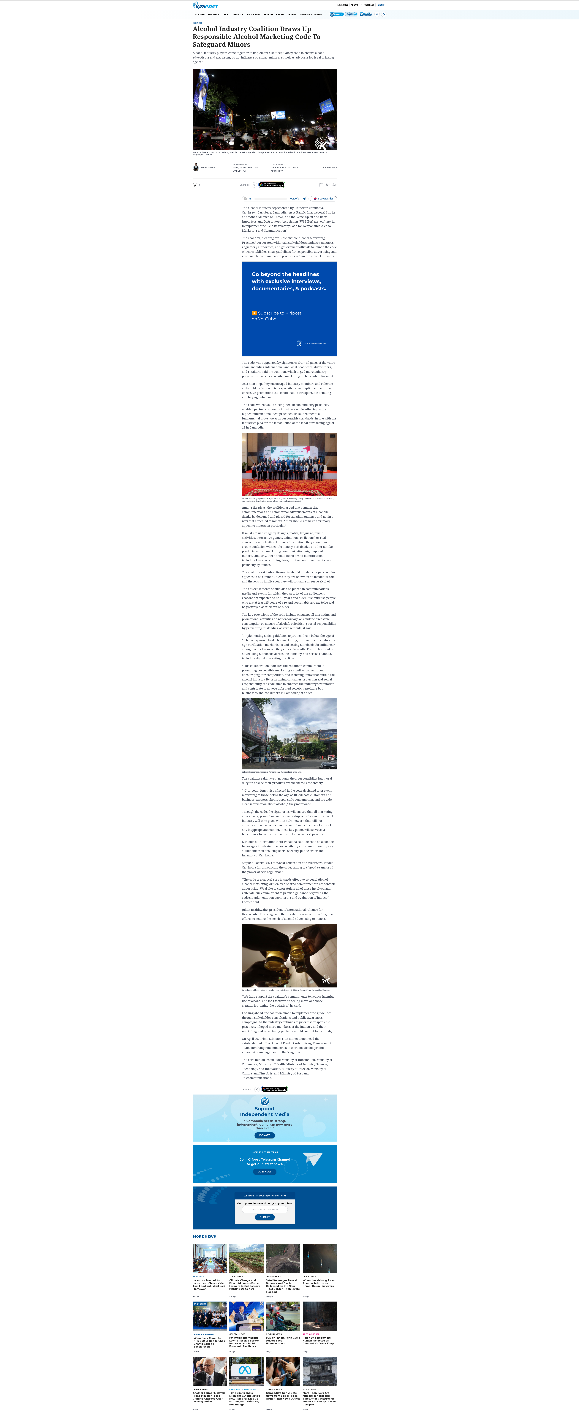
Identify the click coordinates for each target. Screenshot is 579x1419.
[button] (320, 185)
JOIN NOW (265, 1171)
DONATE (264, 1135)
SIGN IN (381, 5)
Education (254, 14)
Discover (199, 14)
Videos (292, 14)
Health (268, 14)
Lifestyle (237, 14)
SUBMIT (265, 1217)
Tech (225, 14)
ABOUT (354, 5)
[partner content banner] (289, 309)
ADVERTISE (342, 5)
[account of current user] (377, 14)
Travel (280, 14)
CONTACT (369, 5)
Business (213, 14)
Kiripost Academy (311, 14)
